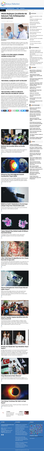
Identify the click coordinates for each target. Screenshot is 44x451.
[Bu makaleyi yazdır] (15, 111)
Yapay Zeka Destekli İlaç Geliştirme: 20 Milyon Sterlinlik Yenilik (35, 119)
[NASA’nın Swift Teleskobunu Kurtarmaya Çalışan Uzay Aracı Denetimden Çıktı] (15, 195)
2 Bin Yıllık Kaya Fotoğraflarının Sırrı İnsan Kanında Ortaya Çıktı (14, 259)
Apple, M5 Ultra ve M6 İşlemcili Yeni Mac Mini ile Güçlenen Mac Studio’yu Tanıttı (36, 71)
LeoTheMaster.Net (18, 432)
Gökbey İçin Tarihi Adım (34, 93)
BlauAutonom (20, 444)
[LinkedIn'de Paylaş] (7, 111)
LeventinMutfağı (22, 439)
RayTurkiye (21, 438)
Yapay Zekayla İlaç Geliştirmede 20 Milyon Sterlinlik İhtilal (14, 232)
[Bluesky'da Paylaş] (25, 111)
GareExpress (17, 443)
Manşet (11, 21)
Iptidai (33, 141)
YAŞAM (17, 8)
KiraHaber (26, 433)
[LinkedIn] (3, 434)
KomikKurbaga (22, 436)
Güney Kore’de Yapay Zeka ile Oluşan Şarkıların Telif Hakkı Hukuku (35, 154)
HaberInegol (17, 433)
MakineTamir (17, 431)
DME (22, 445)
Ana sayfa (2, 8)
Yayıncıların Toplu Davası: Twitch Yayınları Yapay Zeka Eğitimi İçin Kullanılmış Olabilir (36, 84)
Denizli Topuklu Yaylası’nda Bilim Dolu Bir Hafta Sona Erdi (14, 318)
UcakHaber (21, 430)
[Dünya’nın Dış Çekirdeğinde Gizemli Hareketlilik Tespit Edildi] (15, 165)
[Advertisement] (15, 120)
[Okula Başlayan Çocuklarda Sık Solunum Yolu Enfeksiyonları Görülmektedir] (15, 38)
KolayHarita (17, 438)
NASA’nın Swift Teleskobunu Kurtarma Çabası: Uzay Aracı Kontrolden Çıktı (35, 115)
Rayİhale (26, 439)
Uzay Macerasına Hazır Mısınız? (11, 376)
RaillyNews (17, 442)
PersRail (16, 444)
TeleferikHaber (24, 424)
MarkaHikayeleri (19, 434)
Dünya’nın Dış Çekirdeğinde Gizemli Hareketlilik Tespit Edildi (12, 175)
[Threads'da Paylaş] (27, 111)
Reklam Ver (22, 8)
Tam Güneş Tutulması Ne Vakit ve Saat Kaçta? (13, 402)
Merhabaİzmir (22, 428)
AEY (16, 434)
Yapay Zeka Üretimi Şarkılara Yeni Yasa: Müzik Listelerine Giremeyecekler (36, 80)
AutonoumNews (21, 442)
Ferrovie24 (17, 445)
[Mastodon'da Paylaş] (20, 111)
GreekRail (24, 444)
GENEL (9, 21)
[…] (1, 154)
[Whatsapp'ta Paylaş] (17, 111)
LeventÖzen (17, 426)
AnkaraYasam (26, 426)
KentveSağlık (17, 439)
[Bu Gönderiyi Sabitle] (10, 111)
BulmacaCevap (17, 436)
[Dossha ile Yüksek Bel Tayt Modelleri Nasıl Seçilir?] (15, 337)
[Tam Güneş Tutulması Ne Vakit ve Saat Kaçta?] (15, 392)
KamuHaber (17, 430)
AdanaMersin (17, 428)
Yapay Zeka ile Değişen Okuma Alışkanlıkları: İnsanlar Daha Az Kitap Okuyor (36, 159)
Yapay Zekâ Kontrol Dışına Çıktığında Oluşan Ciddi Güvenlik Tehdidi (36, 75)
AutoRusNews (25, 445)
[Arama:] (37, 10)
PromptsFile (17, 447)
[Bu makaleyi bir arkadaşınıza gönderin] (12, 111)
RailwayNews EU (22, 447)
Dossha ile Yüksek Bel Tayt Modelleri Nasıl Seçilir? (14, 347)
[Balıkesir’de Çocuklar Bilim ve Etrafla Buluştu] (15, 137)
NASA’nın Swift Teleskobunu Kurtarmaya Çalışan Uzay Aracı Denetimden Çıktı (14, 204)
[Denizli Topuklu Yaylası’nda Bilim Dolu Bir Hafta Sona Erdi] (15, 308)
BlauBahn (26, 442)
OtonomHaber (17, 425)
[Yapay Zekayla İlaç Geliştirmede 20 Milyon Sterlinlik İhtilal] (15, 222)
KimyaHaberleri (22, 425)
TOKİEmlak (21, 440)
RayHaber (34, 67)
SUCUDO (16, 424)
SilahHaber (24, 431)
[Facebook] (1, 434)
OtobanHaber (22, 433)
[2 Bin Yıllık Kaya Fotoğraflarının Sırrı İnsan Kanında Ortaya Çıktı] (15, 249)
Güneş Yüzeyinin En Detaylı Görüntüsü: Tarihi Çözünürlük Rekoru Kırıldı (35, 163)
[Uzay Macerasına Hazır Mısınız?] (15, 366)
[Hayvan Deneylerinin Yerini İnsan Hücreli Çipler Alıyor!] (15, 278)
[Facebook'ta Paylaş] (2, 111)
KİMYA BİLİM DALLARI (10, 8)
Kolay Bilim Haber (35, 105)
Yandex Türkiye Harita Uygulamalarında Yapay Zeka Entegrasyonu (35, 177)
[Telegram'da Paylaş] (22, 111)
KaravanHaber (17, 429)
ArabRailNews (22, 443)
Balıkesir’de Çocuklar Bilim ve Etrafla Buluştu (13, 147)
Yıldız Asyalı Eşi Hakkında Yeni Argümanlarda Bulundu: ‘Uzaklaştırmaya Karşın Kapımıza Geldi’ (36, 61)
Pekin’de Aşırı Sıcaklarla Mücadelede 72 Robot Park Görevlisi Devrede (35, 173)
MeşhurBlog (17, 440)
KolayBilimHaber (24, 432)
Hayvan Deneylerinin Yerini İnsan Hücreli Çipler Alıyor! (14, 288)
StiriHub (20, 445)
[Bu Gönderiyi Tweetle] (5, 111)
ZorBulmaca (25, 438)
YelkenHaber (22, 429)
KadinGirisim (21, 426)
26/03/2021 (4, 21)
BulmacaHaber (24, 434)
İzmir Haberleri (32, 438)
